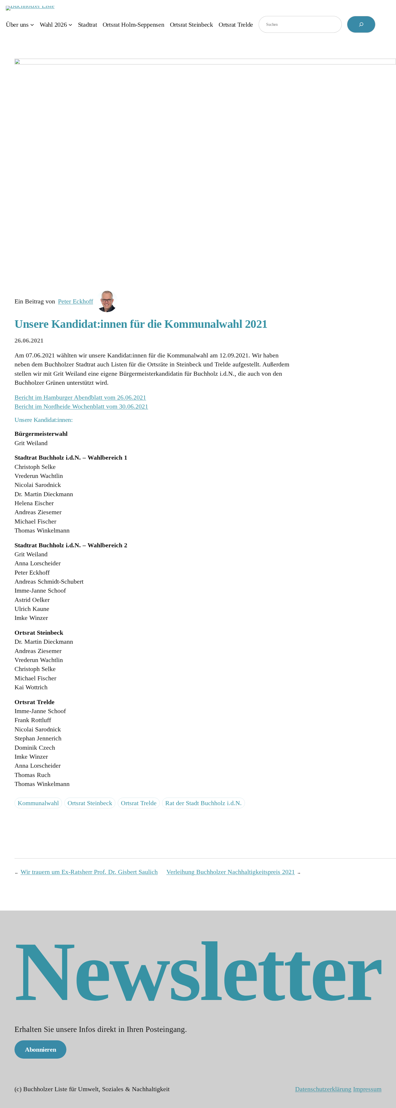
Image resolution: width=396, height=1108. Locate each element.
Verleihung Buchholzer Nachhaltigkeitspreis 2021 (230, 871)
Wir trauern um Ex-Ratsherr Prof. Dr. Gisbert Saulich (89, 871)
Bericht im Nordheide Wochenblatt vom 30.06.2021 (81, 406)
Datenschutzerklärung (323, 1089)
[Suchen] (361, 24)
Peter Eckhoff (75, 301)
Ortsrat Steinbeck (90, 803)
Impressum (367, 1089)
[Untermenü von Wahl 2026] (70, 24)
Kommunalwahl (38, 803)
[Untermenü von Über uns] (32, 24)
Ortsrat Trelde (139, 803)
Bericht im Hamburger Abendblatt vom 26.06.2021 (80, 397)
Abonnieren (40, 1049)
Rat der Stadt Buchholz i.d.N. (203, 803)
